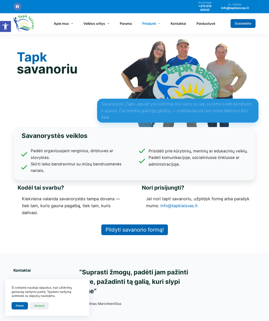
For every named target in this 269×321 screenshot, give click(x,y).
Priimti (20, 305)
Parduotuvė (205, 23)
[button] (5, 26)
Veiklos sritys (94, 23)
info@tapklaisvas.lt (179, 205)
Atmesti (39, 305)
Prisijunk (149, 23)
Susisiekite (243, 23)
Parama (126, 23)
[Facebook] (17, 7)
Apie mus (61, 23)
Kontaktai (178, 23)
